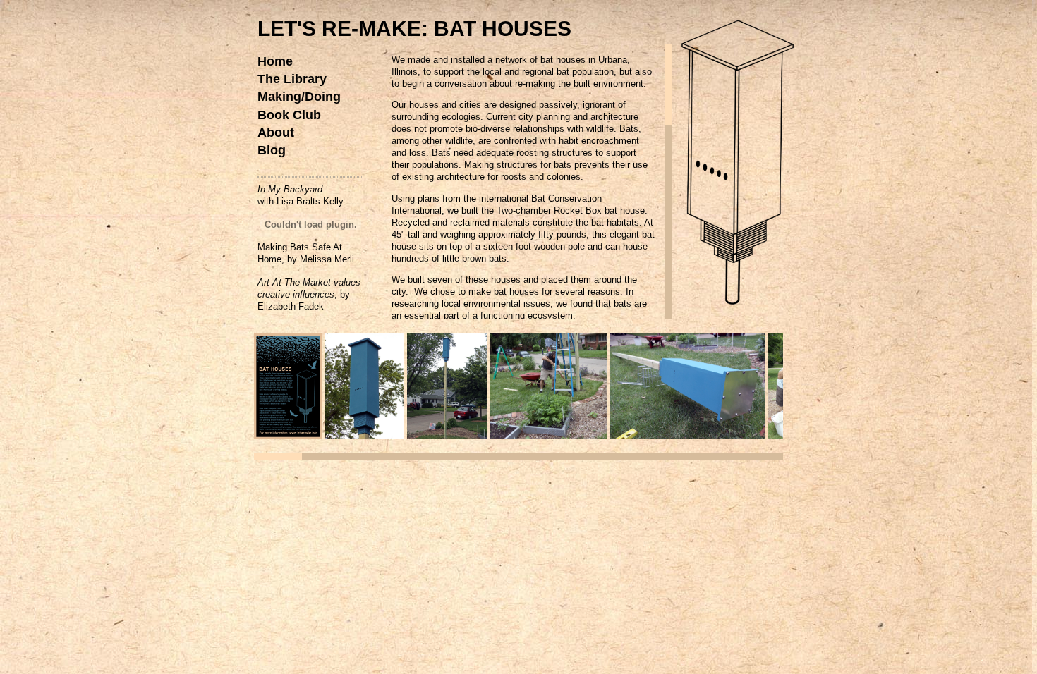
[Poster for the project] (288, 435)
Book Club (289, 115)
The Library (292, 79)
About (275, 132)
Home (275, 61)
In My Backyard (289, 189)
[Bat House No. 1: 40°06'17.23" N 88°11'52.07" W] (364, 435)
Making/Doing (299, 97)
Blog (271, 150)
